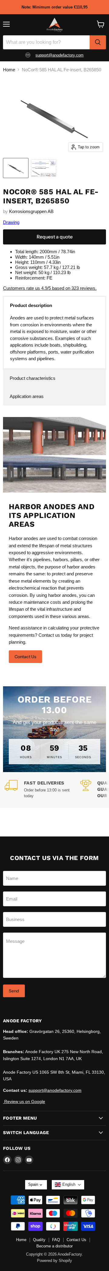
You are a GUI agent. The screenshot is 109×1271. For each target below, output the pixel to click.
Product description (31, 305)
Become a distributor (54, 1246)
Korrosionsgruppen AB (31, 211)
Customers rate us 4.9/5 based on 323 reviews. (50, 288)
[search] (98, 42)
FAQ (56, 1239)
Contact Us (25, 656)
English (68, 1184)
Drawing (11, 222)
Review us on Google (24, 1101)
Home (9, 69)
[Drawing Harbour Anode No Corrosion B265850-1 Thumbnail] (43, 168)
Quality (39, 1239)
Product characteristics (32, 378)
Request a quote (55, 237)
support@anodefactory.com (59, 55)
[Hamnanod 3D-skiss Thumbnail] (15, 168)
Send (14, 991)
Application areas (27, 396)
